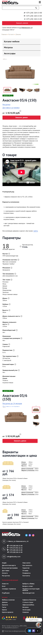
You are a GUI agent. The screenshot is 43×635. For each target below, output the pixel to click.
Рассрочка (6, 104)
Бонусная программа (10, 568)
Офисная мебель (28, 605)
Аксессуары (26, 610)
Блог (4, 586)
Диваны (18, 34)
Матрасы (25, 607)
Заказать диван (21, 117)
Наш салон (26, 563)
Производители (28, 593)
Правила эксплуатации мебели (31, 589)
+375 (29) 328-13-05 (34, 16)
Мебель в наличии (8, 600)
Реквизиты (26, 573)
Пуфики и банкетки (29, 600)
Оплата (5, 573)
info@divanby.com (13, 557)
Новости (5, 583)
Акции (4, 563)
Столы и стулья (27, 602)
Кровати (5, 605)
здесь (35, 231)
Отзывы (25, 570)
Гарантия (25, 568)
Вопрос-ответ (27, 586)
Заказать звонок (22, 23)
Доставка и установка (10, 108)
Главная (4, 34)
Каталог (11, 34)
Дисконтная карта (9, 565)
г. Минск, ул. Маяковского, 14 (17, 541)
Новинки (25, 612)
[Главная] (9, 4)
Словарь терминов (9, 589)
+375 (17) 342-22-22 (15, 548)
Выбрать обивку (28, 583)
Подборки (6, 593)
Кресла (4, 610)
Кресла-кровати (7, 612)
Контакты (26, 575)
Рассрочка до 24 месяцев (12, 403)
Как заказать (27, 565)
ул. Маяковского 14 (25, 28)
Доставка (5, 570)
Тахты (4, 607)
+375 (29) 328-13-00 (34, 13)
